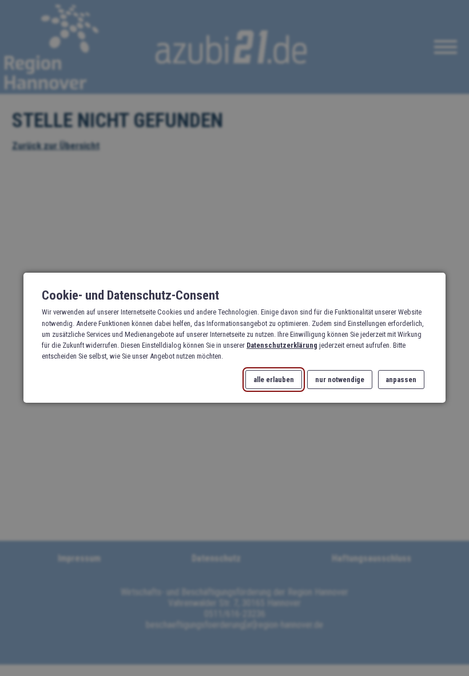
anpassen (400, 379)
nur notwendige (339, 379)
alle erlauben (273, 379)
